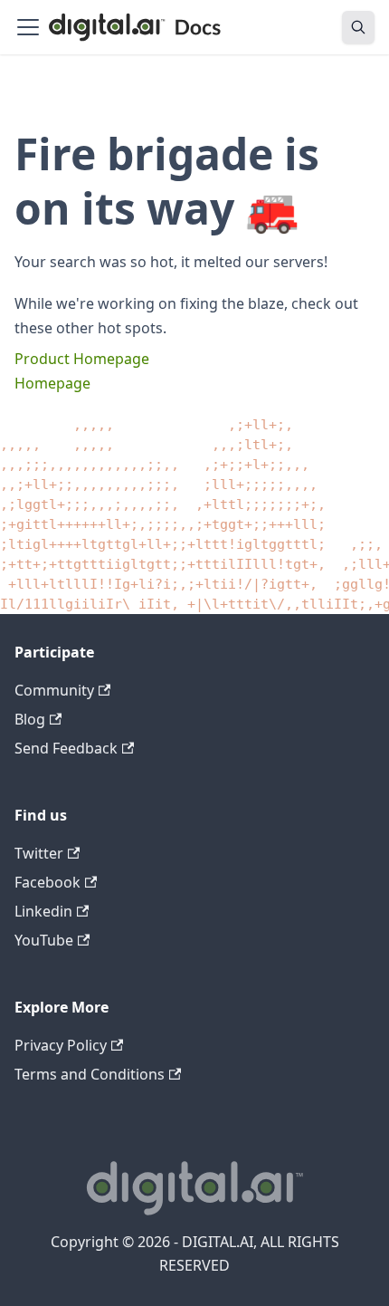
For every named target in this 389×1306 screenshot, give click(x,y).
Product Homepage (81, 359)
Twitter (38, 853)
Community (54, 690)
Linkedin (43, 911)
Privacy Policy (60, 1045)
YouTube (43, 940)
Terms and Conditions (89, 1074)
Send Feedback (66, 748)
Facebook (47, 882)
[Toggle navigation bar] (28, 27)
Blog (29, 719)
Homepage (52, 383)
